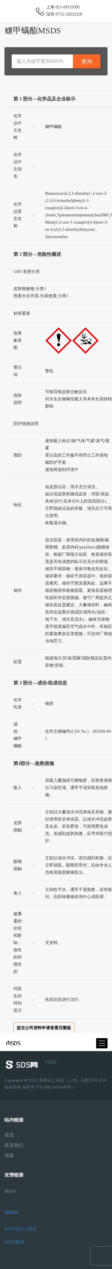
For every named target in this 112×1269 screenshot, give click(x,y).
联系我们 (14, 1145)
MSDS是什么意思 (20, 1229)
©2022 (50, 1062)
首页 (9, 1135)
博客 (9, 1155)
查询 (86, 61)
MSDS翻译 (14, 1242)
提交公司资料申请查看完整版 (44, 1028)
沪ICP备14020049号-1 (55, 1087)
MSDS (10, 1191)
